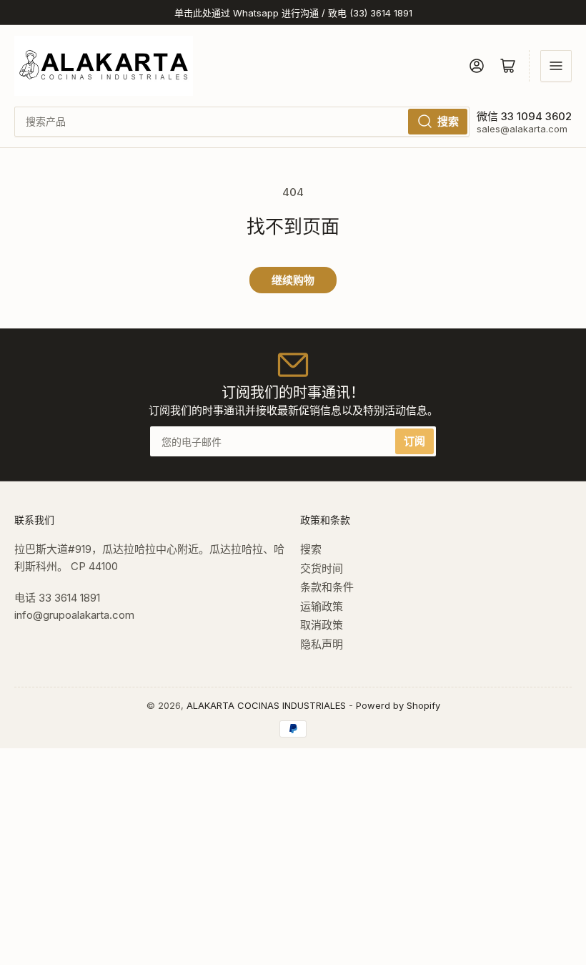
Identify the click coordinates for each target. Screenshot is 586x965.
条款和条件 (327, 587)
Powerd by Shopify (398, 705)
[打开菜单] (556, 66)
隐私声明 (321, 644)
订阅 (414, 441)
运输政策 (321, 606)
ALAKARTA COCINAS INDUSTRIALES (266, 705)
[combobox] (242, 122)
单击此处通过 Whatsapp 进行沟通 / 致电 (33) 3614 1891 (293, 13)
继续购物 (293, 280)
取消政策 (321, 625)
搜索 (448, 121)
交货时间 (321, 568)
